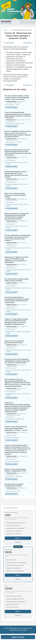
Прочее (20, 142)
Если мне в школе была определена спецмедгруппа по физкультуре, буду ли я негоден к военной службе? (17, 361)
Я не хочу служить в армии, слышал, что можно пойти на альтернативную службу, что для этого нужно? (17, 97)
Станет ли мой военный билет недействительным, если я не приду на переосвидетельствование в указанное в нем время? (18, 115)
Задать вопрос (18, 637)
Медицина (19, 476)
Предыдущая (8, 43)
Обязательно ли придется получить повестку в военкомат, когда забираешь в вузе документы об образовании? (16, 259)
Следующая (28, 43)
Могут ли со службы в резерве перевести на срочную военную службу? (15, 195)
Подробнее (18, 542)
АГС (19, 104)
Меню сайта (24, 22)
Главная (5, 30)
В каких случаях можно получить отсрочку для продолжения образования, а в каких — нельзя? (16, 428)
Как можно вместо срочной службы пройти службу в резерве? (17, 279)
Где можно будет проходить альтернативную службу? (14, 485)
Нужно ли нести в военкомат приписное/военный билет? (14, 341)
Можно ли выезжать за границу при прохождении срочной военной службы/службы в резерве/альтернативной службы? (17, 216)
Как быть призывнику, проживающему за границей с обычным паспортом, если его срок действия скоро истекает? (18, 237)
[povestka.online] (6, 22)
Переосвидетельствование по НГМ (15, 123)
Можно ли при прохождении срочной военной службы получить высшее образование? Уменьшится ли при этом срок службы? (18, 152)
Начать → (18, 538)
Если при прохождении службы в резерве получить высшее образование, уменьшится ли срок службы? (16, 174)
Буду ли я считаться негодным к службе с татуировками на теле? (15, 470)
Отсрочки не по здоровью (12, 437)
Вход (32, 22)
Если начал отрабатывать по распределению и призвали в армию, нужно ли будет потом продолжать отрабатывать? (17, 299)
